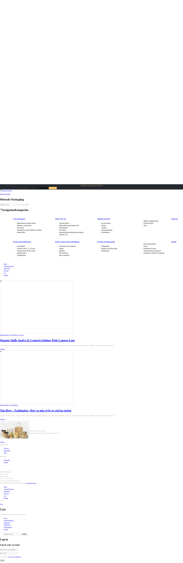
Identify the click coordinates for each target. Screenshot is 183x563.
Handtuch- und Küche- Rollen (109, 248)
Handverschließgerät (106, 230)
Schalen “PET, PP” (60, 219)
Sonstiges (173, 242)
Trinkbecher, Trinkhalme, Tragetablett (154, 253)
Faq (5, 273)
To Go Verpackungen (19, 219)
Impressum (7, 460)
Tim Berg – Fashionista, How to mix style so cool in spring (35, 410)
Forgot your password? (14, 557)
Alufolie (103, 225)
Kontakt (6, 275)
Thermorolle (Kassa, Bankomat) (152, 250)
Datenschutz (7, 450)
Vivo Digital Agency (30, 483)
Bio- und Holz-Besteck (150, 244)
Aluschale (104, 227)
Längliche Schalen (64, 223)
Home (5, 264)
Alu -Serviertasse (106, 223)
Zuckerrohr (174, 219)
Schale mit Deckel (148, 223)
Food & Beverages (9, 266)
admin (1, 335)
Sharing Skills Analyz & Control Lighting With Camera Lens (37, 340)
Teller (145, 225)
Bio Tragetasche (63, 253)
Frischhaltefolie (105, 232)
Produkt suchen (22, 204)
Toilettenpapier (105, 250)
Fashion (15, 335)
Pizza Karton (20, 227)
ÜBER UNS (7, 525)
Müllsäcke (62, 250)
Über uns (6, 271)
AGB (5, 453)
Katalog (2, 442)
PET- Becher (62, 230)
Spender (61, 248)
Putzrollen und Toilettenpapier (106, 242)
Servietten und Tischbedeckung (22, 242)
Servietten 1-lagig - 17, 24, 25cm (26, 248)
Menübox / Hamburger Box (151, 221)
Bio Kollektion (21, 246)
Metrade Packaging (5, 194)
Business (15, 405)
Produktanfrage (8, 527)
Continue (2, 349)
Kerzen (145, 246)
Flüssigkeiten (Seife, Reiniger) (67, 246)
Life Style (21, 335)
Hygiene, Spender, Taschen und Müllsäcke (67, 242)
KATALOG (7, 268)
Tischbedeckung (21, 255)
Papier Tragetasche (64, 255)
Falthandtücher (105, 246)
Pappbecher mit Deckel (150, 248)
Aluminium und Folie (103, 219)
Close (1, 504)
